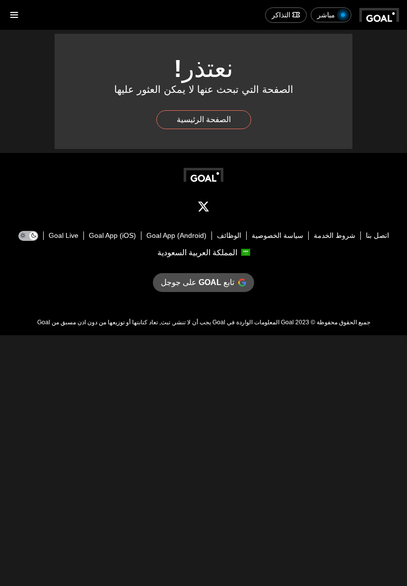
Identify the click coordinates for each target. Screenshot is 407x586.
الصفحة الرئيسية (204, 119)
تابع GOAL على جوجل (197, 282)
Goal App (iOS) (112, 235)
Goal (287, 322)
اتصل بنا (377, 235)
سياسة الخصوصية (277, 235)
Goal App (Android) (176, 235)
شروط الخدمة (334, 235)
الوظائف (229, 235)
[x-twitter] (203, 209)
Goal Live (63, 235)
